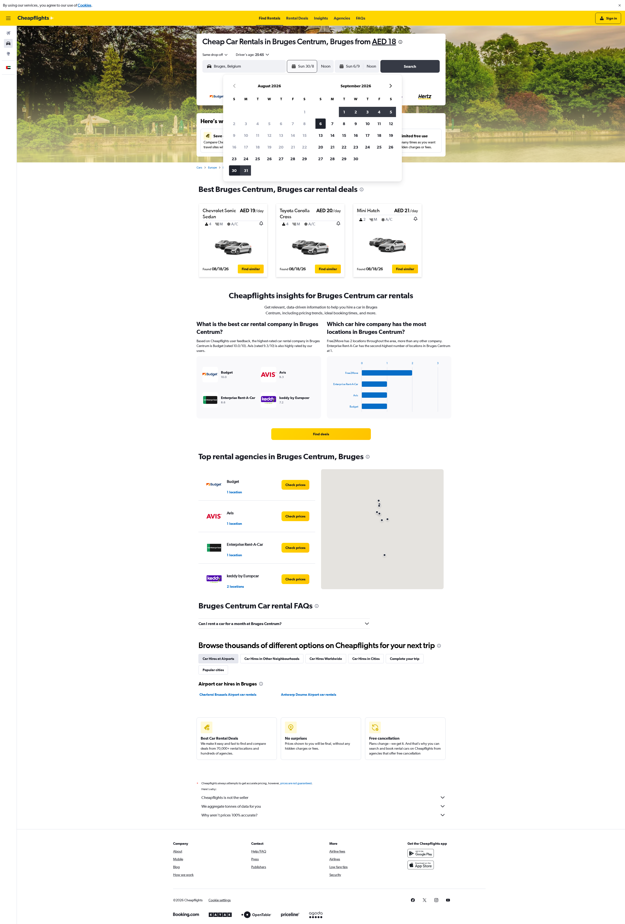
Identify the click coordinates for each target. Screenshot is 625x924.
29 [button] (304, 159)
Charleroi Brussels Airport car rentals (227, 694)
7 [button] (293, 123)
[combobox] (215, 54)
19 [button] (269, 147)
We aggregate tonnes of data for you (231, 806)
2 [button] (234, 123)
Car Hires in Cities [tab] (366, 659)
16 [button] (234, 147)
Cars (199, 167)
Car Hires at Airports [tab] (218, 659)
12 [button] (269, 135)
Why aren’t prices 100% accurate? (229, 815)
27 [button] (281, 159)
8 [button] (304, 123)
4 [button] (257, 123)
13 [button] (281, 135)
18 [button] (258, 147)
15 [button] (304, 135)
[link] (321, 434)
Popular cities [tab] (213, 670)
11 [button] (257, 135)
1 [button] (304, 112)
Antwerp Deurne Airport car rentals (308, 694)
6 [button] (281, 123)
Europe (212, 167)
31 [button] (246, 170)
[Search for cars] (8, 43)
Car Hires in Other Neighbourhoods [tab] (271, 659)
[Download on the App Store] (420, 865)
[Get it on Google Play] (420, 853)
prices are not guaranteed (296, 783)
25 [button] (257, 159)
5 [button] (269, 123)
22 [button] (304, 147)
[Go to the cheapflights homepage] (36, 18)
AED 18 (384, 41)
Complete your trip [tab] (404, 659)
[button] (619, 5)
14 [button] (293, 135)
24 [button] (245, 159)
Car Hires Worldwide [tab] (326, 659)
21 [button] (293, 147)
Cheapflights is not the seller (224, 797)
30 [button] (234, 170)
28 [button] (292, 159)
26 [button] (269, 159)
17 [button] (246, 147)
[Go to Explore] (8, 54)
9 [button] (234, 135)
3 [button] (246, 123)
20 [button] (281, 147)
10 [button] (246, 135)
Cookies (84, 5)
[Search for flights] (8, 33)
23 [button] (234, 159)
